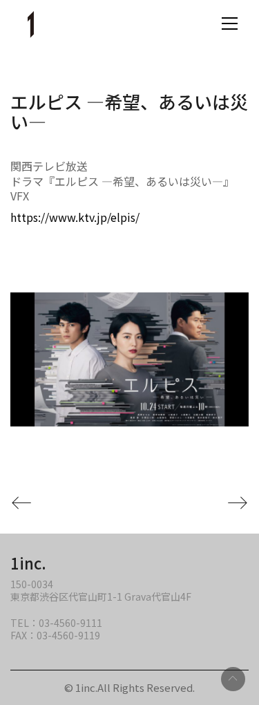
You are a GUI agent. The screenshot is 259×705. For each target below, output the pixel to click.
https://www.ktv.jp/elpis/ (75, 217)
